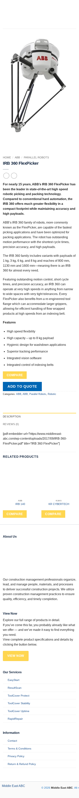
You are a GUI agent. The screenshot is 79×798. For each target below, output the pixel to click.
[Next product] (6, 176)
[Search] (74, 14)
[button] (67, 14)
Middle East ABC (13, 785)
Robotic (52, 394)
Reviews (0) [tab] (11, 424)
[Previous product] (14, 176)
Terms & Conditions (19, 748)
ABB (17, 157)
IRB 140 (20, 504)
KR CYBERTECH (59, 504)
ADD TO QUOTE (22, 386)
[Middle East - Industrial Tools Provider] (32, 14)
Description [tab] (12, 416)
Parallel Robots (36, 157)
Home (7, 157)
